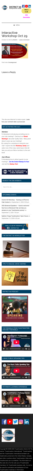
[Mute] (26, 349)
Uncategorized (12, 62)
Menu (18, 25)
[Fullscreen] (29, 349)
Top (31, 468)
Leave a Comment (24, 40)
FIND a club (26, 11)
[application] (16, 342)
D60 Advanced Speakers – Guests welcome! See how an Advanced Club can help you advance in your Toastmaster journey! (15, 208)
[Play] (4, 349)
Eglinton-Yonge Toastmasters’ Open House (15, 216)
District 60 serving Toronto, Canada (12, 8)
